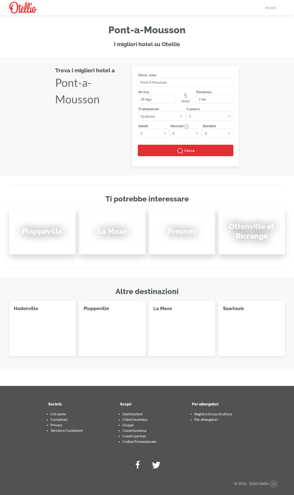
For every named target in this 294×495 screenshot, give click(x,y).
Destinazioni (132, 414)
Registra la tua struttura (213, 414)
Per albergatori (206, 419)
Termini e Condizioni (67, 430)
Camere (193, 109)
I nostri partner (134, 436)
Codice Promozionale (139, 441)
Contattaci (59, 419)
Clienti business (134, 419)
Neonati (177, 126)
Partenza (203, 92)
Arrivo (143, 92)
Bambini (209, 126)
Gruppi (128, 425)
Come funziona (134, 430)
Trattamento (148, 109)
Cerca (189, 150)
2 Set (202, 99)
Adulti (143, 126)
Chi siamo (58, 414)
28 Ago (146, 99)
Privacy (56, 425)
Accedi (270, 7)
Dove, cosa (147, 75)
